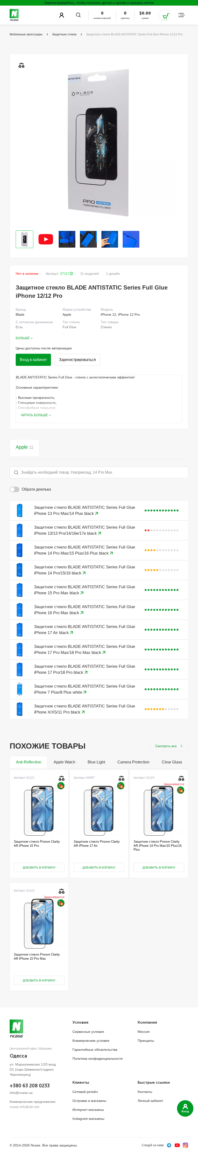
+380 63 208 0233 (30, 1086)
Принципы (146, 1041)
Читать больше (34, 415)
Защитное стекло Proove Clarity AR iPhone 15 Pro (37, 843)
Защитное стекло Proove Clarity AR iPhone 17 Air (97, 843)
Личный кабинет (150, 1101)
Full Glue (69, 327)
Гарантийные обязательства (94, 1049)
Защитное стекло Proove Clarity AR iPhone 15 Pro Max (37, 956)
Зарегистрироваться (77, 360)
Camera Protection (133, 762)
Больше (23, 338)
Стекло (106, 327)
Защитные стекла (64, 34)
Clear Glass (172, 762)
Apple (24, 447)
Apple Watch (64, 762)
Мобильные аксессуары (26, 34)
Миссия (144, 1032)
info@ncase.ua (21, 1093)
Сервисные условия (88, 1032)
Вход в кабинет (33, 360)
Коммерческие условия (90, 1041)
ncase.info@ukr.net (24, 1107)
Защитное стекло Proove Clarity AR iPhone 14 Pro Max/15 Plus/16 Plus (158, 845)
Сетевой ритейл (85, 1092)
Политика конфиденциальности (97, 1058)
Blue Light (96, 762)
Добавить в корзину (39, 867)
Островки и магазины (89, 1101)
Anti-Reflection (28, 762)
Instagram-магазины (88, 1119)
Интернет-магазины (88, 1110)
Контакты (145, 1092)
